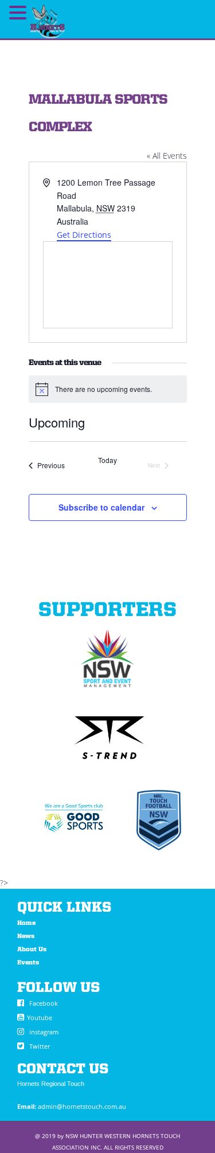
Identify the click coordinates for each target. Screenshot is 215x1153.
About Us (31, 950)
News (25, 937)
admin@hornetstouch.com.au (82, 1106)
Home (26, 923)
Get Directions (84, 234)
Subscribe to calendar (101, 507)
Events (28, 963)
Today (107, 460)
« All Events (167, 155)
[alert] (108, 389)
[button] (19, 5)
